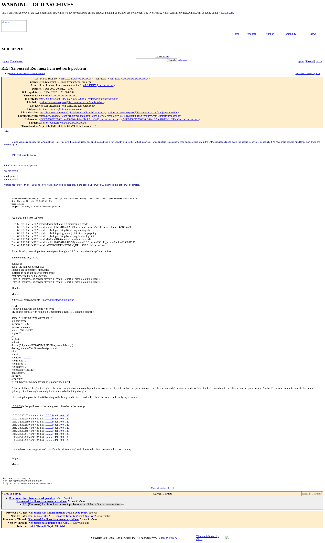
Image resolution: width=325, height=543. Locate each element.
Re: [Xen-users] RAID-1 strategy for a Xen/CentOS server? (62, 516)
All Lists (165, 56)
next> (20, 61)
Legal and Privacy (167, 537)
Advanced (183, 60)
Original (315, 73)
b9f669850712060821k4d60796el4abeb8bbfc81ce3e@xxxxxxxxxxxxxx (79, 119)
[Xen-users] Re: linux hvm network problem (41, 501)
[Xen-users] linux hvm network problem (32, 498)
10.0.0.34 (49, 415)
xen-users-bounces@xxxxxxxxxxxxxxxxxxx (62, 122)
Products (251, 33)
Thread (310, 61)
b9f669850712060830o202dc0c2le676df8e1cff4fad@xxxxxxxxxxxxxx (78, 98)
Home (236, 33)
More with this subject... (162, 488)
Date (13, 61)
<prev (6, 61)
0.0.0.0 (27, 357)
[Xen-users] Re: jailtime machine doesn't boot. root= (57, 512)
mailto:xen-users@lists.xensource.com (60, 109)
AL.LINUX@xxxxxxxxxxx (98, 85)
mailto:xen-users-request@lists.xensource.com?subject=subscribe (142, 112)
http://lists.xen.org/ (224, 12)
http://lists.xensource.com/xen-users (27, 483)
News (313, 33)
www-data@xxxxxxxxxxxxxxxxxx (57, 95)
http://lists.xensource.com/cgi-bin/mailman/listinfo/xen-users (72, 112)
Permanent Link (303, 73)
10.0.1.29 (17, 406)
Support (270, 33)
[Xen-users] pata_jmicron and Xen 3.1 (50, 522)
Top (157, 56)
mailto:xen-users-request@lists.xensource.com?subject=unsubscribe (144, 115)
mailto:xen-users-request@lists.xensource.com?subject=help (72, 102)
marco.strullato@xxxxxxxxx (76, 78)
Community (290, 33)
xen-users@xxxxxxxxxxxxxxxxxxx (129, 78)
